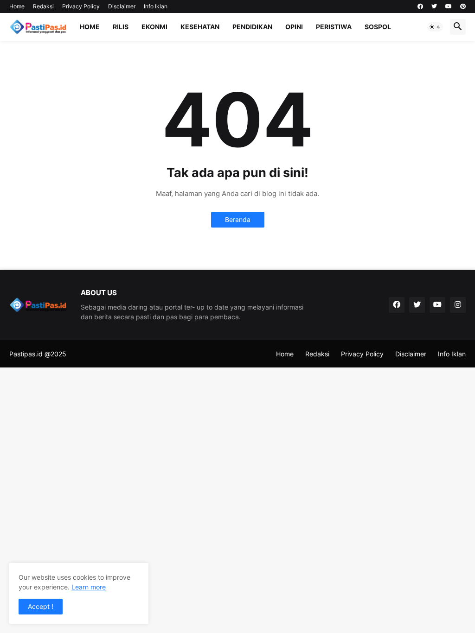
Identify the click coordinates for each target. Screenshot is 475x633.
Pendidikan (252, 27)
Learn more (88, 587)
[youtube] (448, 6)
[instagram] (458, 305)
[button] (435, 27)
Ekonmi (154, 27)
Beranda (237, 219)
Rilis (120, 27)
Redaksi (43, 6)
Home (17, 6)
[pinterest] (463, 6)
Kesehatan (199, 27)
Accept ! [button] (40, 606)
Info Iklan (155, 6)
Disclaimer (121, 6)
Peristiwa (334, 27)
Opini (294, 27)
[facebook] (420, 6)
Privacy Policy (81, 6)
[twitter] (434, 6)
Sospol (378, 27)
